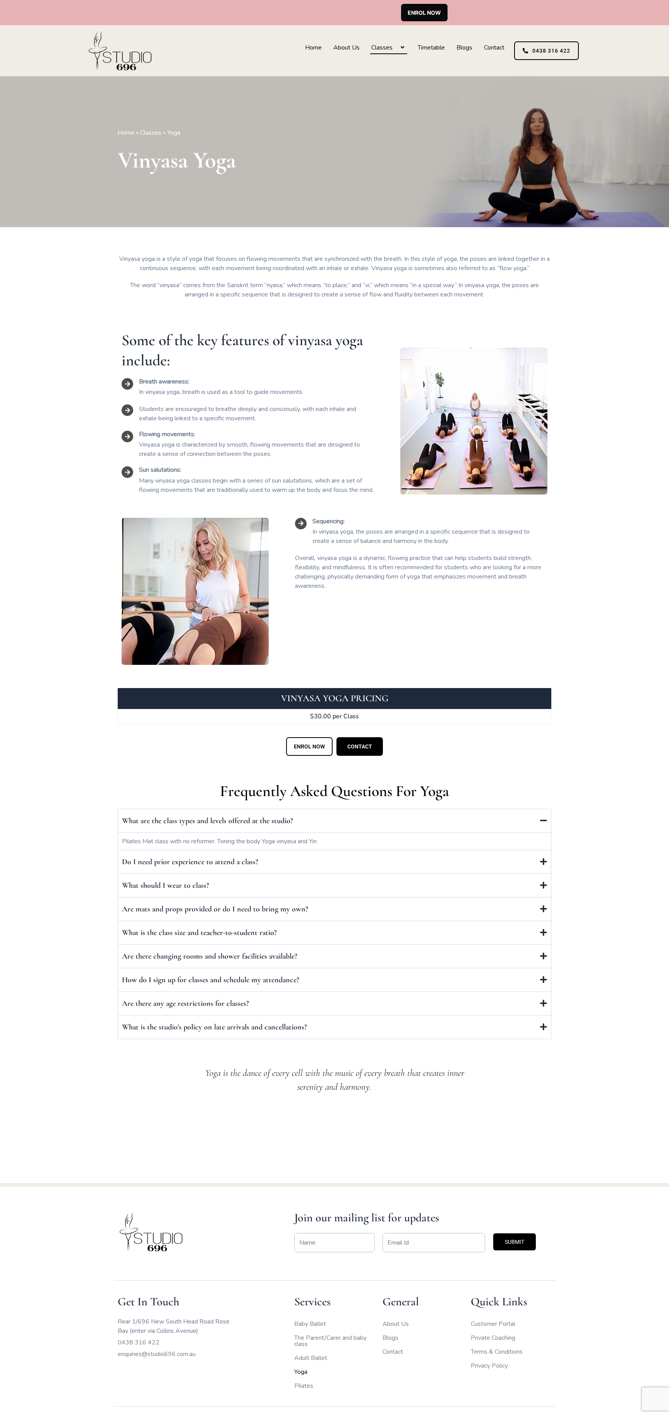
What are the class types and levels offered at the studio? (207, 820)
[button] (396, 47)
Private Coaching (493, 1338)
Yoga (300, 1372)
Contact (494, 47)
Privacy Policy (489, 1365)
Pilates (303, 1386)
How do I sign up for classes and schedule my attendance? (210, 980)
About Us (346, 47)
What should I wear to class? (165, 885)
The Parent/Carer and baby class (330, 1341)
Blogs (464, 47)
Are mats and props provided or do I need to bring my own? (215, 909)
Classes (382, 47)
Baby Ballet (310, 1324)
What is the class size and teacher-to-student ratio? (199, 932)
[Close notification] (656, 12)
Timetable (431, 47)
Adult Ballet (310, 1358)
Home (313, 47)
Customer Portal (493, 1324)
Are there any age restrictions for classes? (185, 1003)
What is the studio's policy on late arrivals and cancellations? (214, 1027)
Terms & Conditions (497, 1352)
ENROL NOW (424, 12)
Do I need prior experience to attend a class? (190, 861)
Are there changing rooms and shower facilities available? (209, 956)
